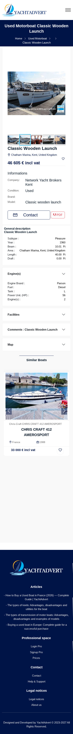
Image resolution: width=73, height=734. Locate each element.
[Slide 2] (19, 453)
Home (18, 38)
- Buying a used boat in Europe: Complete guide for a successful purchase (36, 626)
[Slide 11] (43, 453)
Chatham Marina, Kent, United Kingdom (34, 154)
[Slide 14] (51, 453)
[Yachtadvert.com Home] (24, 10)
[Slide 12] (46, 453)
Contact (30, 214)
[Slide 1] (16, 453)
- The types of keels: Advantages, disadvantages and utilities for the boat (36, 607)
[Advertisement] (36, 494)
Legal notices (36, 699)
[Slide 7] (32, 453)
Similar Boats (36, 360)
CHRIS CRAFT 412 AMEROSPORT (36, 432)
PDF (59, 214)
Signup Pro (36, 652)
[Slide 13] (48, 453)
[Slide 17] (59, 453)
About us (36, 704)
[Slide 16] (56, 453)
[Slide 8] (35, 453)
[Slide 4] (24, 453)
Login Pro (36, 646)
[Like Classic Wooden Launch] (63, 159)
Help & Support (36, 681)
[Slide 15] (54, 453)
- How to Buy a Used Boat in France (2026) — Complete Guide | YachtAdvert (36, 597)
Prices (36, 657)
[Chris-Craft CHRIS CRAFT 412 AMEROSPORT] (36, 396)
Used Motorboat (37, 38)
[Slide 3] (22, 453)
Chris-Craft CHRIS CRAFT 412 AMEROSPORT (35, 423)
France (16, 442)
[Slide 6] (30, 453)
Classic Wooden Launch (37, 42)
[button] (62, 56)
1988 (42, 442)
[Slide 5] (27, 453)
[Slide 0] (14, 453)
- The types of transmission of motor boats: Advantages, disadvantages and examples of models (36, 617)
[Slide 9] (38, 453)
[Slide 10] (40, 453)
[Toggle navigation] (68, 9)
